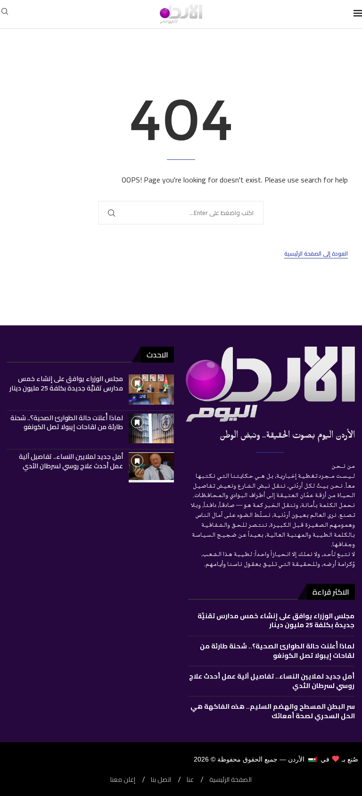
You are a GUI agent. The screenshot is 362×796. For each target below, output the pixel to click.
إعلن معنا (122, 780)
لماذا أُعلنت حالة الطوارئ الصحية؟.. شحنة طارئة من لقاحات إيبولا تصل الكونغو (66, 422)
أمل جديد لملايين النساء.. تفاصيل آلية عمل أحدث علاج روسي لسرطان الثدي (71, 461)
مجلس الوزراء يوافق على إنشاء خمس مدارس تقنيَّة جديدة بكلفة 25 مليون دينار (66, 383)
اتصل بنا (161, 780)
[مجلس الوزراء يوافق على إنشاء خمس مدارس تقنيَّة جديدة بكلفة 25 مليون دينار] (151, 389)
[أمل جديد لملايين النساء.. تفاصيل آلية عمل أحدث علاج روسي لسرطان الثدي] (151, 467)
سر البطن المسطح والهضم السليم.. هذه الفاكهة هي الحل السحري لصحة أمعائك (272, 711)
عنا (190, 780)
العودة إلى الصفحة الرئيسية (316, 253)
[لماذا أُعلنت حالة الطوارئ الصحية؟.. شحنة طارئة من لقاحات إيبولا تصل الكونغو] (151, 429)
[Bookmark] (137, 383)
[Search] (4, 14)
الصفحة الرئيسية (230, 780)
